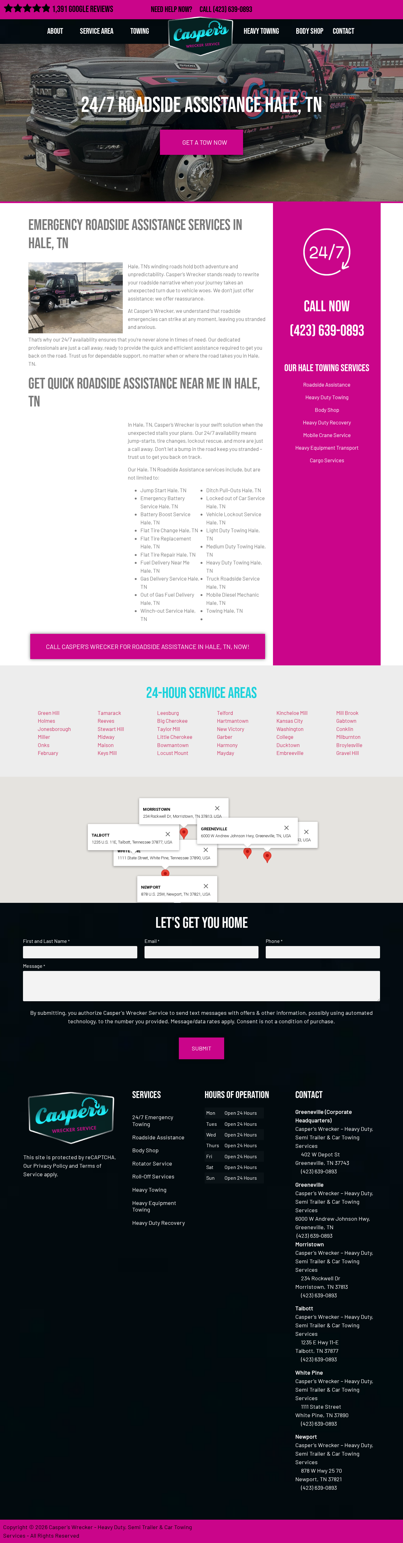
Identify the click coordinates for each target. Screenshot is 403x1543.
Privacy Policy (50, 1165)
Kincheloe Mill (292, 713)
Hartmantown (232, 720)
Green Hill (49, 713)
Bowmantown (173, 745)
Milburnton (348, 737)
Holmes (46, 720)
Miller (44, 737)
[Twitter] (367, 8)
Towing (139, 31)
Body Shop (309, 31)
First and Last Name (46, 941)
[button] (267, 857)
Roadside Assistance (158, 1137)
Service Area (96, 31)
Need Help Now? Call (182, 10)
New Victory (230, 729)
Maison (106, 745)
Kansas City (289, 720)
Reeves (106, 720)
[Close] (306, 831)
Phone (274, 941)
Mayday (225, 753)
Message (34, 965)
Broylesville (349, 745)
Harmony (227, 745)
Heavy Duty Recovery (158, 1222)
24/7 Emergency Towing (152, 1120)
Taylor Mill (168, 729)
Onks (43, 745)
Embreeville (290, 753)
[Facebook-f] (353, 8)
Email (152, 941)
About (55, 31)
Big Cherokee (172, 720)
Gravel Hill (347, 753)
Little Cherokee (174, 737)
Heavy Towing (149, 1189)
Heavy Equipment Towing (154, 1206)
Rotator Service (152, 1163)
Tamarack (109, 713)
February (48, 753)
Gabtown (346, 720)
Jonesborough (54, 729)
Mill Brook (347, 713)
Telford (225, 713)
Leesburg (168, 713)
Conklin (344, 729)
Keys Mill (107, 753)
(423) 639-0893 (232, 10)
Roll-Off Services (153, 1176)
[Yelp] (394, 8)
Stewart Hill (111, 729)
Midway (106, 737)
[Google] (381, 8)
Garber (224, 737)
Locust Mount (172, 753)
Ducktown (288, 745)
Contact (343, 31)
